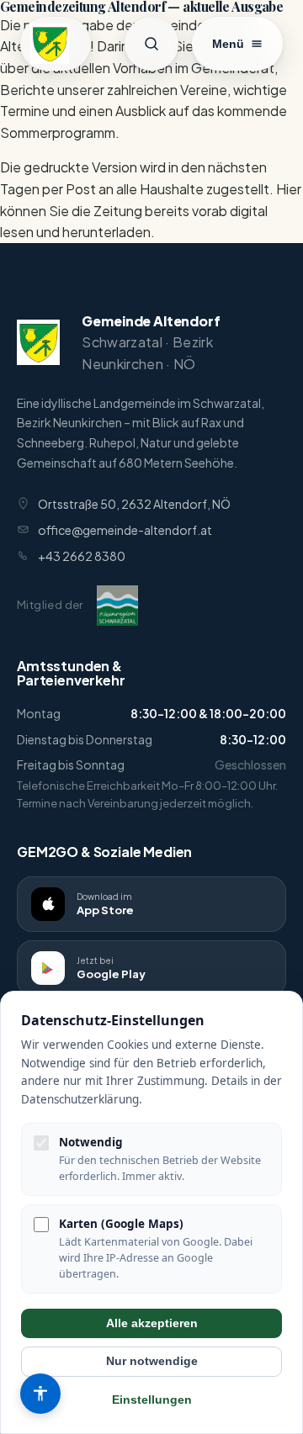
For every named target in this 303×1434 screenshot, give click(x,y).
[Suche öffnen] (151, 44)
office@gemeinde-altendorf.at (125, 529)
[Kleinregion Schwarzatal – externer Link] (117, 605)
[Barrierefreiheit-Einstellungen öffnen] (40, 1393)
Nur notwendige (152, 1361)
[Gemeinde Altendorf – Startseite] (55, 44)
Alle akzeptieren (152, 1323)
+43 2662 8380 (81, 556)
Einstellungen (152, 1400)
